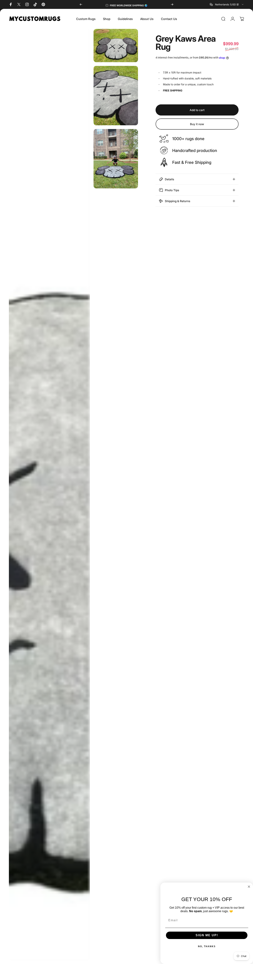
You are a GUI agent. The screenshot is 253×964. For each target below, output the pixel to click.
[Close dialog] (249, 886)
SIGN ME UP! (207, 935)
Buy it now (197, 124)
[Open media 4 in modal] (116, 158)
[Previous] (81, 4)
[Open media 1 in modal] (49, 494)
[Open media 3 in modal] (116, 95)
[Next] (172, 4)
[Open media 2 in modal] (116, 45)
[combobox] (227, 4)
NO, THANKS (207, 946)
